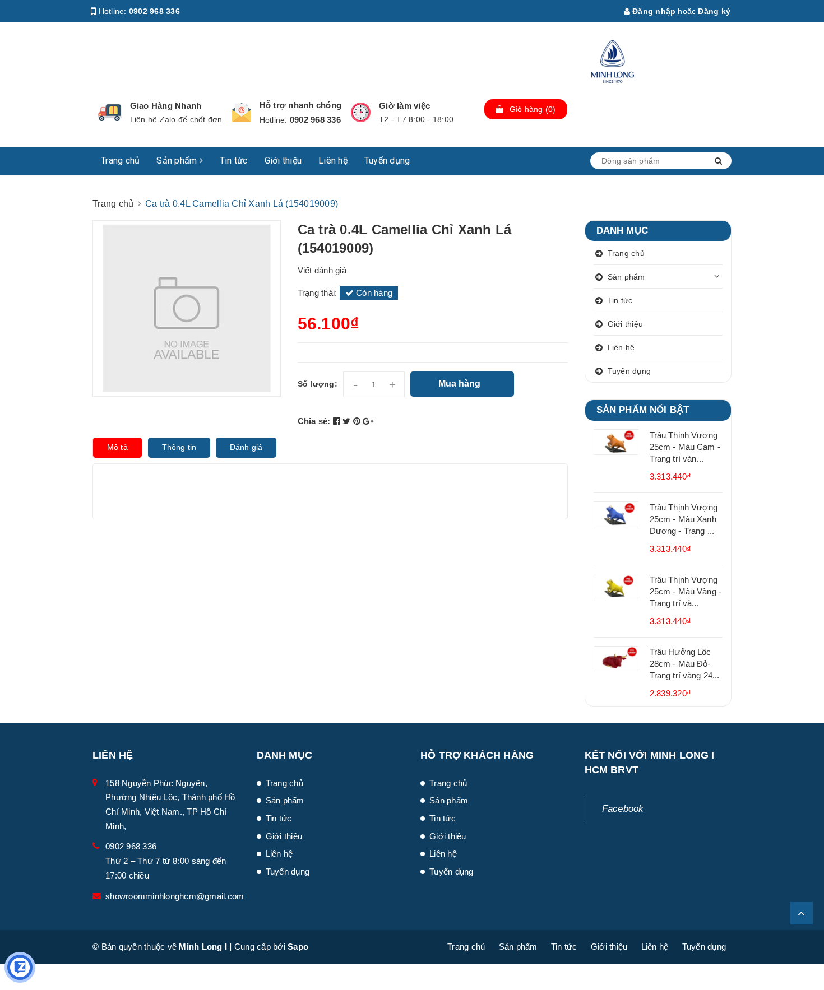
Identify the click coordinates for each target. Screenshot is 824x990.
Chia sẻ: (314, 421)
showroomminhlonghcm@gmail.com (174, 896)
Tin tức (234, 160)
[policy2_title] (241, 112)
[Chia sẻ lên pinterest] (358, 421)
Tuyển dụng (387, 160)
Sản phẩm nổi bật (642, 410)
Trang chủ (120, 160)
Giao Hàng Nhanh (166, 105)
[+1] (368, 421)
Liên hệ (333, 160)
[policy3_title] (361, 112)
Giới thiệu (283, 160)
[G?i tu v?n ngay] (19, 967)
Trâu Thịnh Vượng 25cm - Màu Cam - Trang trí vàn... (685, 446)
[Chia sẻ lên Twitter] (347, 421)
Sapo (298, 946)
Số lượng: (317, 383)
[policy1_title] (110, 112)
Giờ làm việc (404, 105)
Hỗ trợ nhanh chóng (301, 105)
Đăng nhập (653, 11)
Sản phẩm (177, 160)
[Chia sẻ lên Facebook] (338, 421)
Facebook (623, 808)
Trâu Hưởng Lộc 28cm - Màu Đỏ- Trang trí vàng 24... (685, 663)
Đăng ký (714, 11)
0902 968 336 (154, 11)
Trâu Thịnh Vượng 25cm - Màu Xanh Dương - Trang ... (683, 519)
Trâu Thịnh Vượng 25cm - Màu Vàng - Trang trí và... (686, 591)
